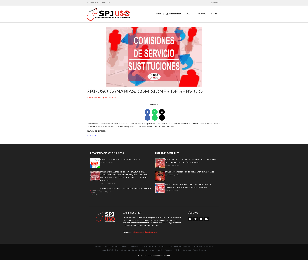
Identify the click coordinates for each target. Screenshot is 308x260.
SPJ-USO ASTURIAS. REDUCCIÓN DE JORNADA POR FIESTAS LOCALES (189, 172)
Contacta (201, 14)
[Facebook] (190, 219)
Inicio (158, 14)
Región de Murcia (199, 250)
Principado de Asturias (183, 250)
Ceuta (170, 246)
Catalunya (161, 246)
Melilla (160, 250)
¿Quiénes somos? (173, 14)
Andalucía (98, 246)
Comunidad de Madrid (182, 246)
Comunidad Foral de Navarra (203, 246)
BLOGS (214, 14)
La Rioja (152, 250)
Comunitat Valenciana (110, 250)
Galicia (134, 250)
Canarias (115, 246)
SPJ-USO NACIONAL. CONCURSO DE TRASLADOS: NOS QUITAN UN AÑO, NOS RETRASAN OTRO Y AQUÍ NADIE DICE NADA (190, 161)
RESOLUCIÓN (92, 135)
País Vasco (168, 250)
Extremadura (125, 250)
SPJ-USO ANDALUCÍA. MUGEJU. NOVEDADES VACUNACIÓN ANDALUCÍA (125, 189)
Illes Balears (143, 250)
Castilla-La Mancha (149, 246)
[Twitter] (195, 219)
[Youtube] (201, 219)
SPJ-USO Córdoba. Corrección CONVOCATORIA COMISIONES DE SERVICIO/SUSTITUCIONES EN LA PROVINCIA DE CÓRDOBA (188, 186)
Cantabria (124, 246)
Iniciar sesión (216, 2)
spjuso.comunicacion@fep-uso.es (144, 232)
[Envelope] (206, 219)
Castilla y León (135, 246)
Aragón (107, 246)
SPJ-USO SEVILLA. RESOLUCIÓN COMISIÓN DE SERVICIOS (120, 159)
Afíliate (189, 14)
